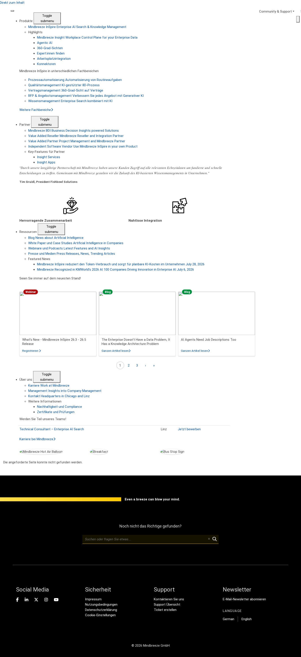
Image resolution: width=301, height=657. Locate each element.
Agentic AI (44, 43)
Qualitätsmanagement (64, 85)
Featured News (39, 259)
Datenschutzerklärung (101, 610)
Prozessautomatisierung (75, 80)
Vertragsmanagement (65, 90)
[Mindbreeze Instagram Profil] (46, 599)
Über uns (26, 380)
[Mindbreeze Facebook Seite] (17, 599)
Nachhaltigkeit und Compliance (59, 407)
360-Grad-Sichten (50, 48)
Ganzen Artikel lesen (116, 350)
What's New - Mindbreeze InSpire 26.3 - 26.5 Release (54, 342)
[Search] (298, 19)
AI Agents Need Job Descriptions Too (208, 340)
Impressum (93, 599)
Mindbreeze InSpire (77, 27)
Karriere (48, 385)
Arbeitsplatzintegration (54, 59)
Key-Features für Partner (46, 152)
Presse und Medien (71, 254)
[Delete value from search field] (209, 539)
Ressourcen (28, 232)
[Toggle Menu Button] (12, 10)
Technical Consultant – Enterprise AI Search (51, 429)
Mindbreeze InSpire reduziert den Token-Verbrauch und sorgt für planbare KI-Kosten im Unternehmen (120, 264)
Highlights (35, 32)
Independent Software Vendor (82, 146)
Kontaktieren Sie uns (169, 599)
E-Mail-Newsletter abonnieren (244, 599)
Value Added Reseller (76, 136)
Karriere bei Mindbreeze (36, 439)
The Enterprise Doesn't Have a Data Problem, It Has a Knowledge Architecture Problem (136, 342)
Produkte (26, 21)
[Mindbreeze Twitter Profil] (36, 599)
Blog (56, 238)
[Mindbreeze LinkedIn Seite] (26, 599)
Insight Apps (46, 162)
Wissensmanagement (70, 101)
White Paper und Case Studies (75, 243)
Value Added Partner (76, 141)
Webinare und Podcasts (69, 248)
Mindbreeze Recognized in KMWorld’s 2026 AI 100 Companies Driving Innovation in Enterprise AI (115, 269)
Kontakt (59, 396)
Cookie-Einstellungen (100, 615)
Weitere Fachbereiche (35, 110)
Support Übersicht (167, 604)
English (247, 619)
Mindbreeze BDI (73, 131)
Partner (25, 125)
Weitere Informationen (44, 401)
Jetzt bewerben (189, 429)
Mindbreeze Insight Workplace (87, 37)
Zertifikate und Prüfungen (55, 412)
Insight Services (48, 157)
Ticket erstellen (165, 610)
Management (64, 391)
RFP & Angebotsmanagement (86, 96)
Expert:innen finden (51, 53)
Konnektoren (46, 64)
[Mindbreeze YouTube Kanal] (56, 599)
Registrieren (31, 350)
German (228, 619)
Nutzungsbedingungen (101, 604)
